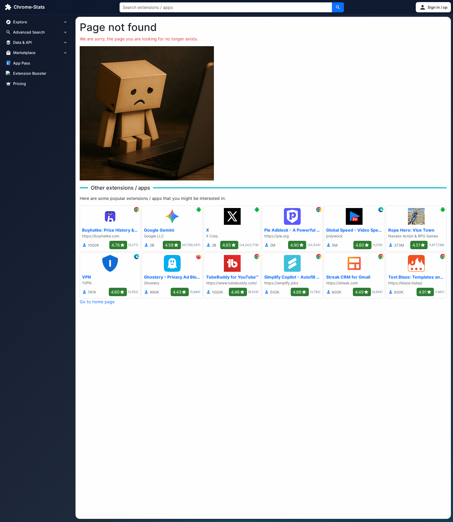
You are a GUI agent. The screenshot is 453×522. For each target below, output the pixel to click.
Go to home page (97, 301)
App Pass (21, 63)
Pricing (19, 83)
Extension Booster (29, 73)
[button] (433, 7)
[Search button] (338, 7)
